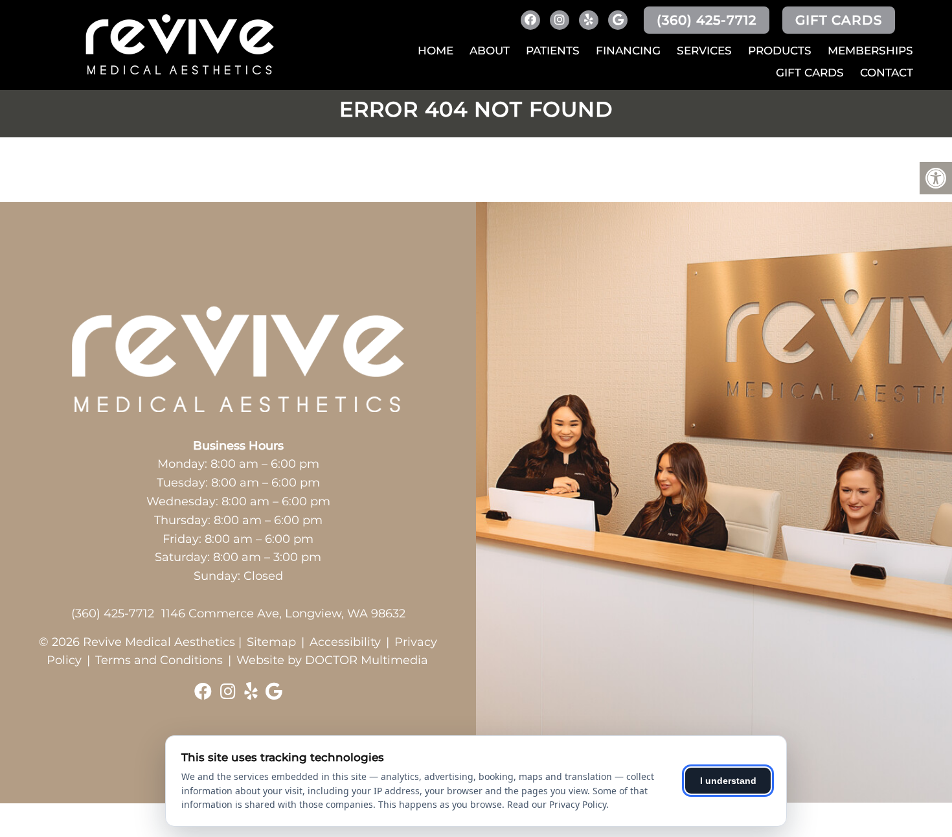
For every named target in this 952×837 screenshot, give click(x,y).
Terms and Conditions (159, 660)
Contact (886, 72)
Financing (628, 50)
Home (435, 50)
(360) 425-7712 (706, 20)
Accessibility (345, 642)
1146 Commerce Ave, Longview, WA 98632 (283, 613)
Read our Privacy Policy (556, 804)
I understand (728, 780)
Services (704, 50)
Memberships (870, 50)
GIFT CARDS (838, 20)
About (490, 50)
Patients (553, 50)
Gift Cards (810, 72)
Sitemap (271, 642)
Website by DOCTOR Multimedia (332, 660)
